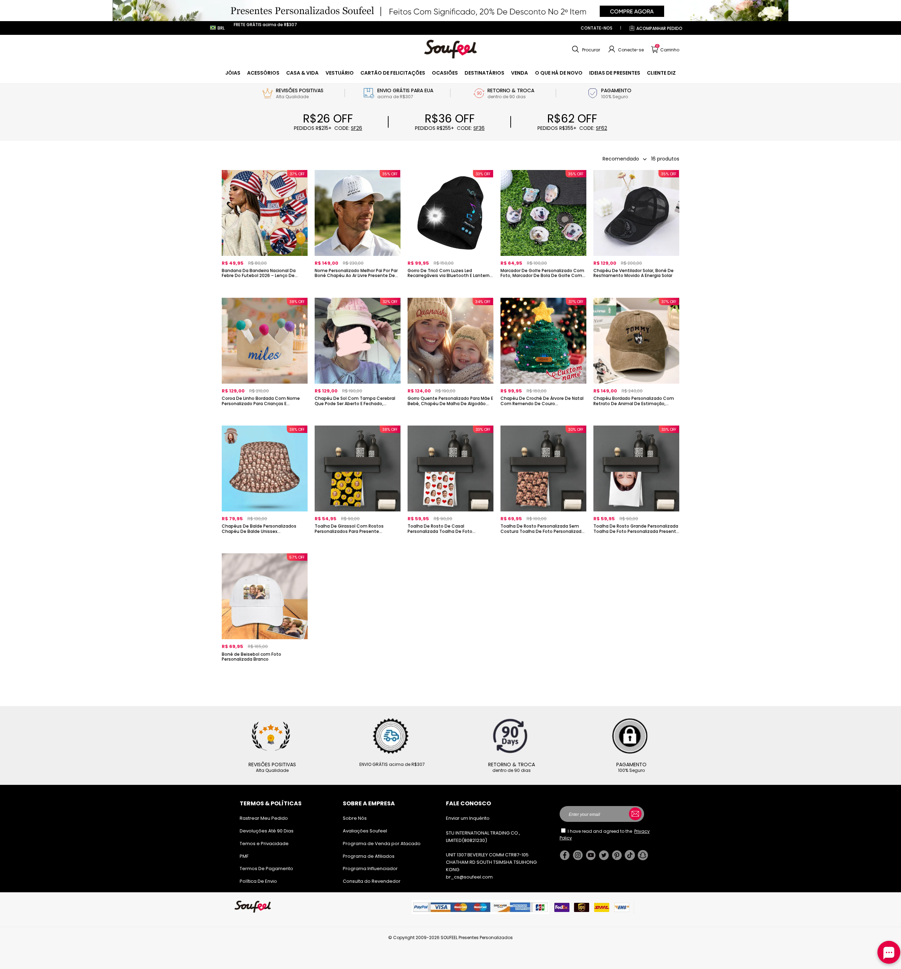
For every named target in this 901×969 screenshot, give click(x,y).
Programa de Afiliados (369, 856)
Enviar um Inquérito (468, 818)
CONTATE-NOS (596, 28)
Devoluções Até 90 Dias (267, 831)
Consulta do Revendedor (372, 881)
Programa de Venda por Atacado (382, 843)
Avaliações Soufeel (365, 831)
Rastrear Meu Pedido (264, 818)
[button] (585, 49)
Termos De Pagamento (266, 868)
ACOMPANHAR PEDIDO (659, 28)
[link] (232, 72)
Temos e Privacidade (264, 843)
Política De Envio (258, 881)
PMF (244, 856)
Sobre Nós (355, 818)
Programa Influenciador (370, 868)
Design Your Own (264, 287)
